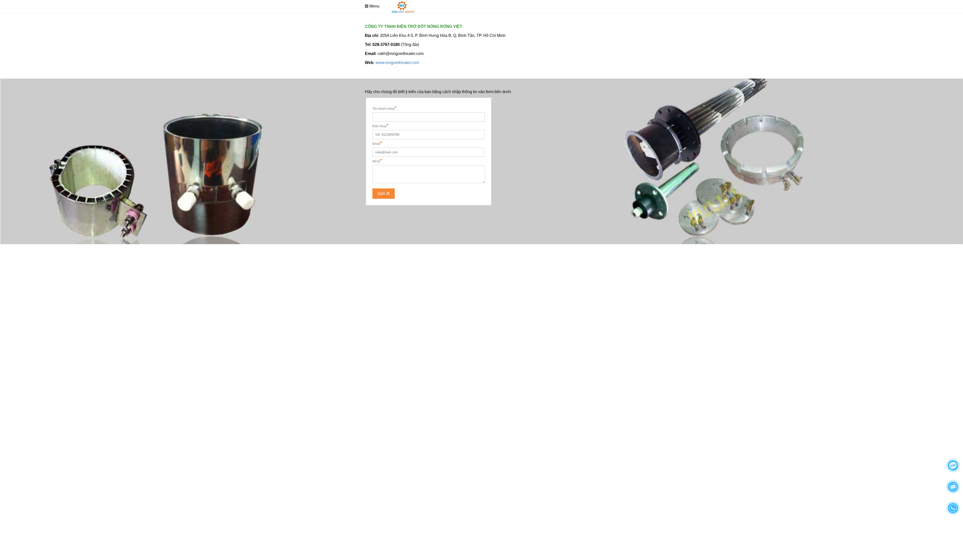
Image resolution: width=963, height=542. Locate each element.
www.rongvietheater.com (397, 62)
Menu (374, 6)
